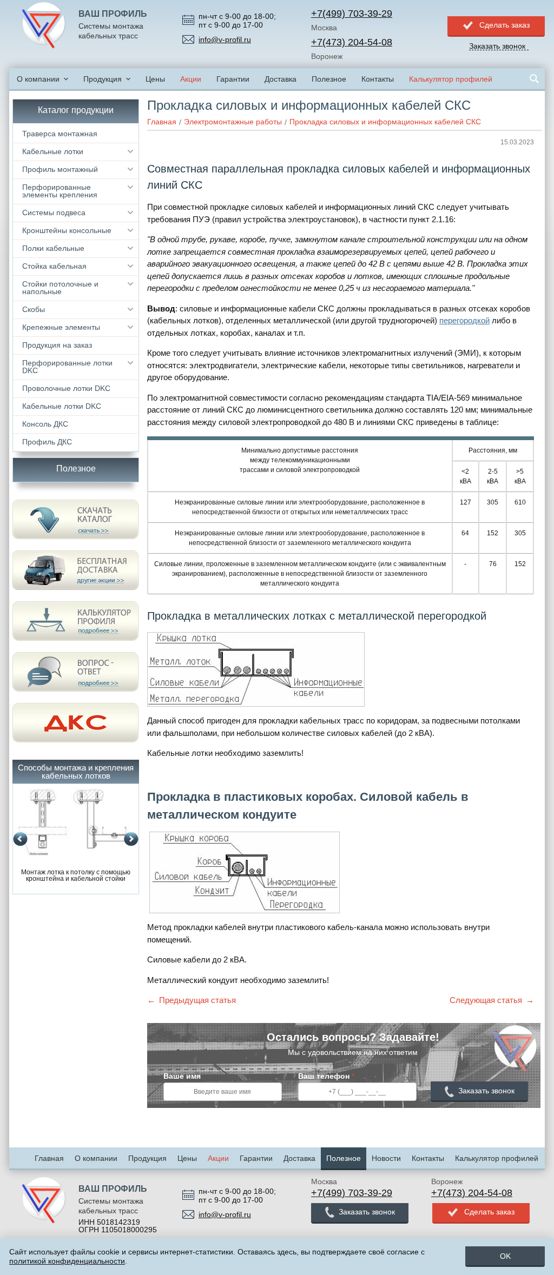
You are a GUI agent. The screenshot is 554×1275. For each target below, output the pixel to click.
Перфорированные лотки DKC (67, 366)
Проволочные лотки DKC (66, 388)
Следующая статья (486, 1000)
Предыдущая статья (197, 1000)
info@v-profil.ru (225, 39)
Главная (49, 1158)
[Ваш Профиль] (44, 26)
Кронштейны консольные (66, 230)
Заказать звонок (486, 1090)
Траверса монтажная (59, 133)
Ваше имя (182, 1076)
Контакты (377, 79)
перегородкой (464, 320)
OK (505, 1256)
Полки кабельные (53, 248)
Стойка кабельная (54, 266)
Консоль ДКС (45, 424)
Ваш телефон (326, 1076)
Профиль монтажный (60, 169)
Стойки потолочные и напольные (60, 288)
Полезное (329, 79)
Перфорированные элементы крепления (59, 191)
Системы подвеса (53, 212)
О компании (38, 79)
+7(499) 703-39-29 (351, 13)
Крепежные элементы (61, 327)
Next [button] (131, 839)
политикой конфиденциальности (67, 1261)
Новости (386, 1158)
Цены (155, 79)
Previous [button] (20, 839)
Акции (190, 79)
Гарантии (232, 79)
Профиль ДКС (47, 441)
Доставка (280, 79)
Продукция (102, 79)
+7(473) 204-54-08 (351, 42)
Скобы (33, 309)
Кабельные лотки (52, 151)
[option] (75, 835)
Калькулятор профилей (450, 79)
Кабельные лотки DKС (61, 406)
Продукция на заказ (57, 345)
